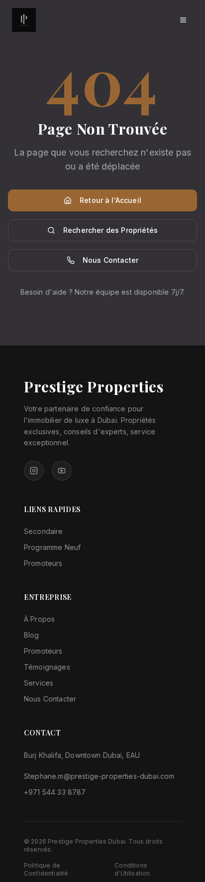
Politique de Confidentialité (46, 869)
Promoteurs (43, 563)
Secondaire (43, 531)
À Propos (39, 619)
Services (38, 683)
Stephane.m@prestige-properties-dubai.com (99, 776)
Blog (31, 635)
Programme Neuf (52, 547)
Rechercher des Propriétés (110, 230)
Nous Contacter (110, 260)
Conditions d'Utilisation (132, 869)
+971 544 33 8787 (55, 792)
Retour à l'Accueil (110, 200)
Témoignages (47, 667)
